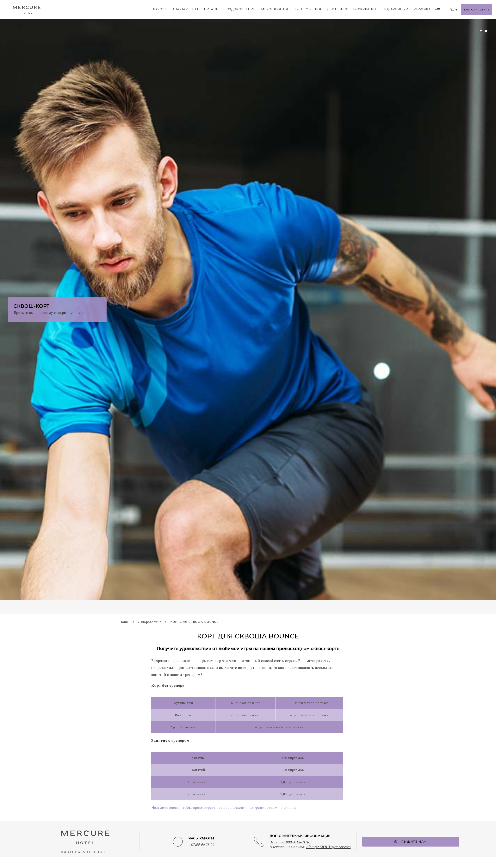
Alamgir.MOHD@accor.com (328, 847)
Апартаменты (185, 9)
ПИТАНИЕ (212, 9)
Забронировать (477, 9)
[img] (27, 10)
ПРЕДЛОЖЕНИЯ (307, 9)
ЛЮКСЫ (159, 9)
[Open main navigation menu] (437, 9)
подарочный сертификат (407, 9)
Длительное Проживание (352, 9)
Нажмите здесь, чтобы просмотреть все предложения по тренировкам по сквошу (224, 807)
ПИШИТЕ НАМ (414, 841)
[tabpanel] (248, 300)
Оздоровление (240, 9)
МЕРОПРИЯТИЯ (274, 9)
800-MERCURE (299, 842)
